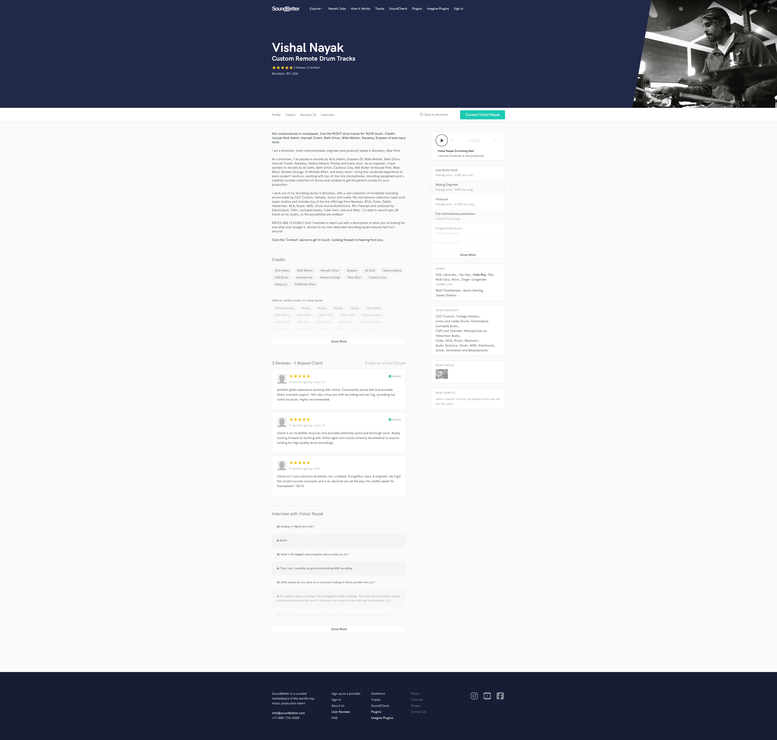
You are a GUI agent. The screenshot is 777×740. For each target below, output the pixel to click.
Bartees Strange (330, 277)
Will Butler (282, 277)
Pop (490, 275)
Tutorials (417, 700)
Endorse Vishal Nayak (385, 363)
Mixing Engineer (447, 185)
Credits (291, 115)
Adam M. (319, 382)
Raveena (352, 270)
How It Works (360, 9)
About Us (337, 706)
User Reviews (340, 712)
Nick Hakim (282, 270)
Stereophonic (304, 277)
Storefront (378, 694)
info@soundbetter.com (288, 713)
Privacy (416, 706)
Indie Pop (479, 275)
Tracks (379, 9)
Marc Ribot (354, 277)
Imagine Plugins (438, 9)
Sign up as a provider (346, 694)
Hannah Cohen (330, 270)
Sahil (316, 469)
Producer (442, 199)
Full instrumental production (455, 214)
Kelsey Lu (281, 284)
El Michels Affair (305, 284)
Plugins (417, 9)
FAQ (334, 718)
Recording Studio (448, 243)
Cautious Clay (377, 277)
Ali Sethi (370, 270)
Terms (415, 694)
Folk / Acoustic (446, 275)
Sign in (458, 9)
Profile (276, 115)
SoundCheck (398, 9)
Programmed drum (449, 228)
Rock (455, 280)
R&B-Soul (443, 280)
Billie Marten (305, 270)
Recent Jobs (337, 9)
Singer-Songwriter (474, 280)
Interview (327, 115)
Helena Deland (392, 270)
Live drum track (446, 170)
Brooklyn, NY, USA (285, 74)
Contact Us (418, 712)
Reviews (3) (308, 115)
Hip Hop (464, 275)
